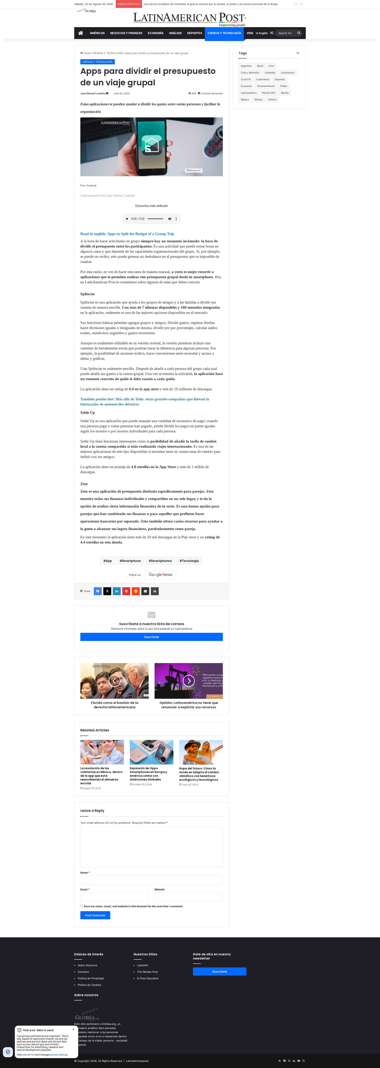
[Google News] (160, 574)
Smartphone (131, 561)
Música (259, 99)
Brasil (260, 65)
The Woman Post (147, 971)
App (108, 561)
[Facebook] (98, 591)
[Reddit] (136, 591)
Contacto (83, 971)
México (245, 99)
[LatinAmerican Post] (190, 17)
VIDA (250, 33)
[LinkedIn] (117, 591)
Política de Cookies (89, 984)
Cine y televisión (250, 72)
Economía (246, 86)
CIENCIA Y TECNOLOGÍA (224, 33)
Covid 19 (246, 79)
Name (85, 872)
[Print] (155, 591)
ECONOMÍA (155, 33)
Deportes (280, 79)
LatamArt (142, 965)
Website (159, 889)
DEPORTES (194, 33)
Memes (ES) (269, 92)
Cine (271, 65)
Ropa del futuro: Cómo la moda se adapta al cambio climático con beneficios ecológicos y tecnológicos (199, 774)
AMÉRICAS (97, 33)
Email (84, 889)
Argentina (246, 65)
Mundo (285, 92)
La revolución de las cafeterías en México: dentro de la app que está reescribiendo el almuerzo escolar (101, 775)
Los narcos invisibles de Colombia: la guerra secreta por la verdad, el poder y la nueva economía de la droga (210, 4)
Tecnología (190, 561)
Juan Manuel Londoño (92, 93)
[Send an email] (107, 93)
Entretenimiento (266, 86)
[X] (107, 591)
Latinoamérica (249, 92)
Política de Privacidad (91, 978)
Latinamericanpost (137, 1060)
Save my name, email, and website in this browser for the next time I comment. (133, 906)
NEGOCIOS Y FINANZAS (126, 33)
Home (87, 53)
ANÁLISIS (175, 33)
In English (262, 33)
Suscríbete (151, 637)
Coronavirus (287, 72)
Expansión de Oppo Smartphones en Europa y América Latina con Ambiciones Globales (148, 773)
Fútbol (283, 86)
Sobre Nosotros (87, 965)
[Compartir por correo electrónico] (145, 591)
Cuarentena (262, 79)
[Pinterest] (126, 591)
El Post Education (148, 978)
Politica (272, 99)
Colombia (270, 72)
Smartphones (161, 561)
